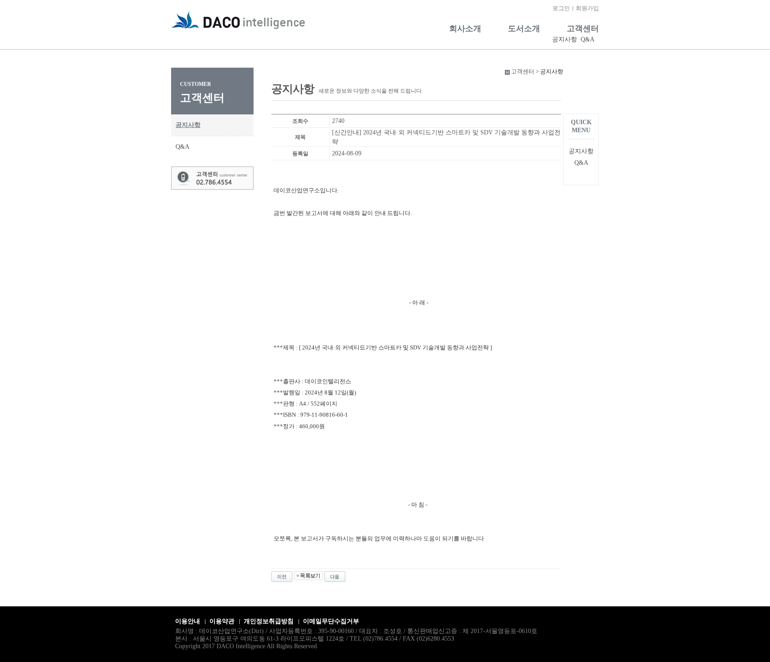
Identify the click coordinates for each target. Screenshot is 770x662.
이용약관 (221, 621)
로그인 (561, 8)
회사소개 (465, 28)
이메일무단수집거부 (331, 621)
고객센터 (583, 28)
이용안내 (187, 621)
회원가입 (587, 8)
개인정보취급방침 (269, 621)
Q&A (587, 39)
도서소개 (524, 28)
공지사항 (564, 39)
